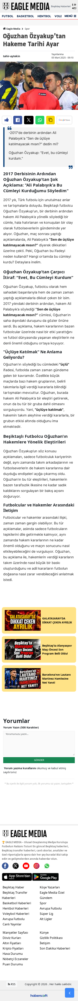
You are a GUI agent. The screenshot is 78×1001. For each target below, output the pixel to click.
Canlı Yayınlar (12, 924)
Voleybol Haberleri (16, 914)
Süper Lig (46, 914)
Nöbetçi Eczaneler (15, 959)
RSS (13, 984)
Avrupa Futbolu (14, 919)
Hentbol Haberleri (15, 908)
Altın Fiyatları (12, 943)
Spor (27, 28)
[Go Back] (69, 993)
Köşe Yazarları (50, 887)
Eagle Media (13, 28)
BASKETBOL (25, 16)
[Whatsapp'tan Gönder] (39, 120)
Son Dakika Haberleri (55, 948)
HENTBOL (44, 16)
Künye (44, 932)
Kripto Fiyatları (13, 948)
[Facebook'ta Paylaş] (17, 120)
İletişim (45, 943)
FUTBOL (7, 16)
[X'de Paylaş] (29, 120)
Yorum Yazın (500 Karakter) (21, 727)
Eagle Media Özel (52, 892)
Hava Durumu (13, 954)
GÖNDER (39, 760)
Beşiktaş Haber (13, 887)
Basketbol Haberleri (17, 903)
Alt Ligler (46, 919)
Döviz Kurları (12, 938)
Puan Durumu (13, 964)
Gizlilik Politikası (51, 938)
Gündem (46, 898)
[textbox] (39, 355)
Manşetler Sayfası (15, 932)
